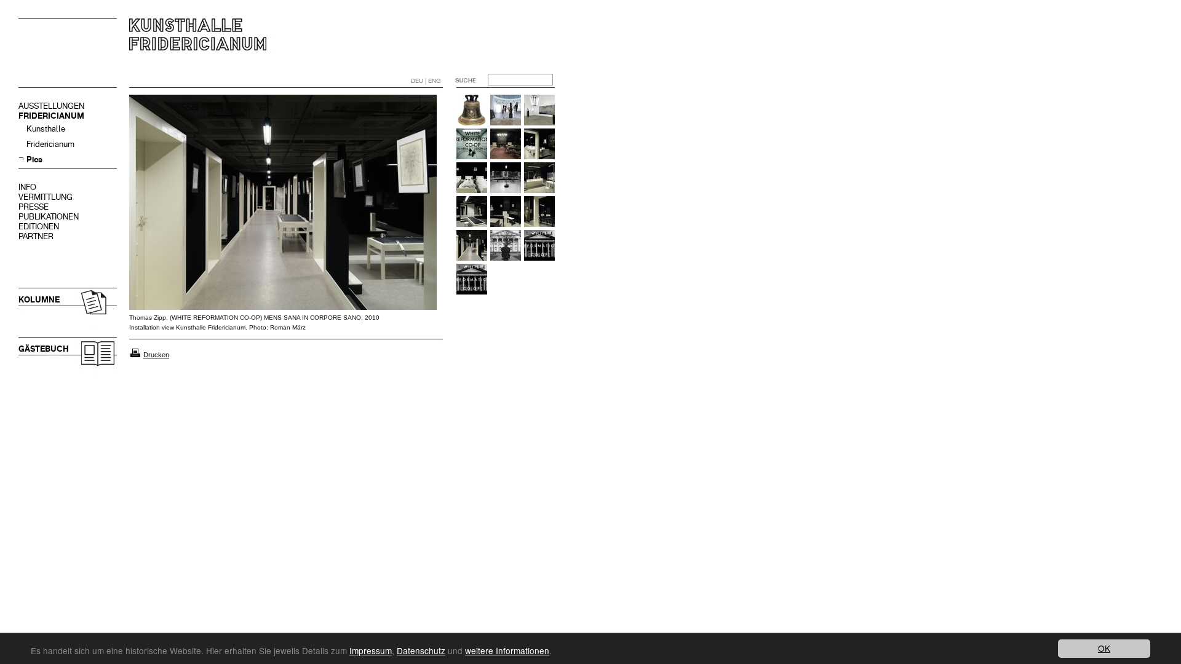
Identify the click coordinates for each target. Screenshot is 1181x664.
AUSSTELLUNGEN (51, 106)
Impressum (370, 650)
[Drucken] (135, 354)
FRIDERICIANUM (51, 116)
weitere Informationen (507, 650)
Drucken (156, 354)
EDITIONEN (38, 226)
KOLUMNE (39, 299)
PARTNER (36, 236)
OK (1104, 648)
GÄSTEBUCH (43, 349)
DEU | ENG (426, 80)
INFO (27, 187)
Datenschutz (421, 650)
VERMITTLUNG (45, 197)
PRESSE (33, 206)
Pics (34, 159)
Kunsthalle (45, 128)
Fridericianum (50, 144)
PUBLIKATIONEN (48, 216)
